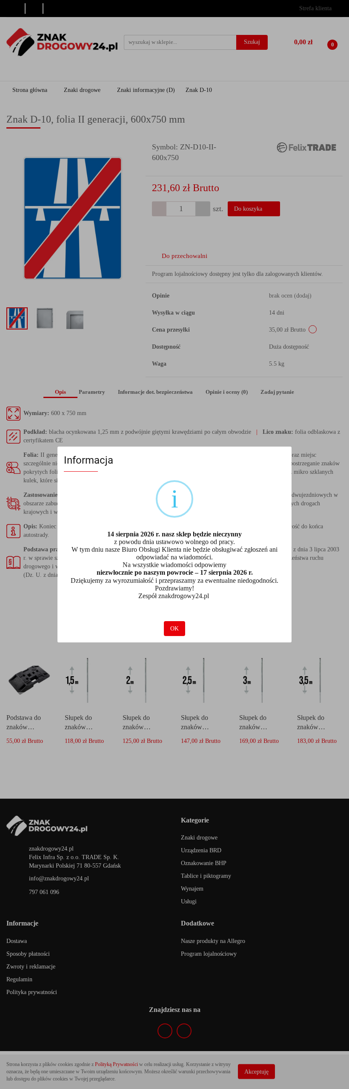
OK (174, 628)
